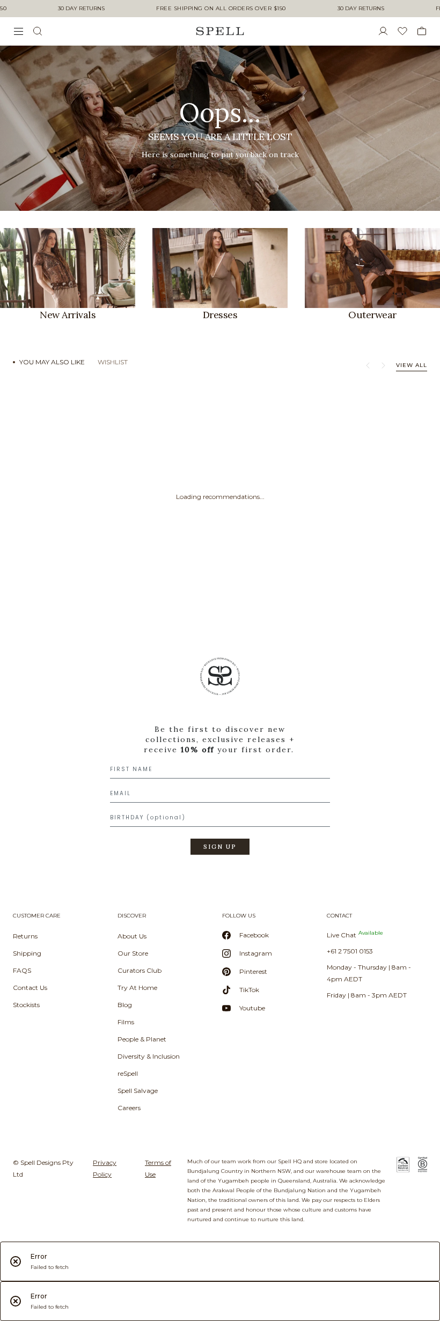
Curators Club (140, 970)
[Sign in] (387, 31)
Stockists (26, 1005)
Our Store (133, 953)
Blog (125, 1005)
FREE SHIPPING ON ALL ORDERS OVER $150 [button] (221, 8)
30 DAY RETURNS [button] (81, 8)
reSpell (128, 1073)
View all (411, 365)
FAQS (22, 970)
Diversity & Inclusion (149, 1056)
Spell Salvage (138, 1091)
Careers (129, 1108)
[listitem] (220, 128)
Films (126, 1022)
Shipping (27, 953)
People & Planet (142, 1039)
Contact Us (30, 988)
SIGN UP (220, 846)
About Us (132, 936)
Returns (25, 936)
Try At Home (137, 988)
